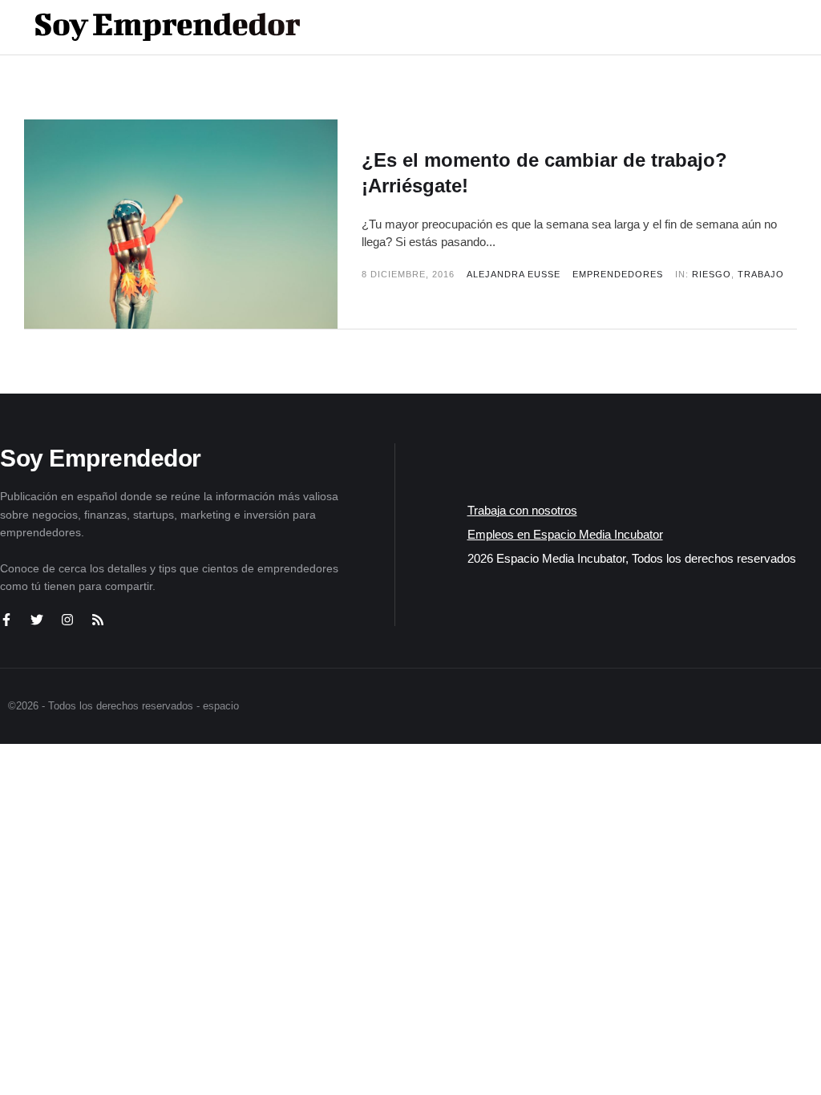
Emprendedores (617, 274)
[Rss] (97, 619)
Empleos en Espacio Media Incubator (565, 534)
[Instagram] (67, 619)
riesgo (711, 274)
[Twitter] (36, 619)
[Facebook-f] (6, 619)
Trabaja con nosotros (522, 510)
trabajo (761, 274)
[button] (742, 27)
